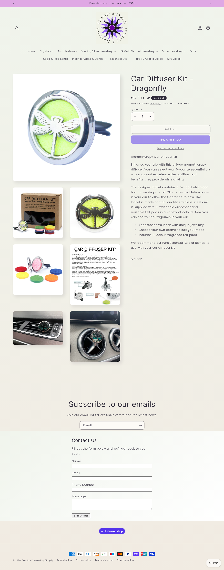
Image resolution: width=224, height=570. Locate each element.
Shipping (155, 103)
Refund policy (64, 560)
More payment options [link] (170, 148)
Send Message (81, 516)
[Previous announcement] (13, 3)
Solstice (26, 560)
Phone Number (83, 485)
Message (79, 496)
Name (76, 461)
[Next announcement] (210, 3)
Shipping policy (125, 560)
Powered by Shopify (42, 560)
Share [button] (138, 258)
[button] (17, 28)
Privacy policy (84, 560)
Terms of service (104, 560)
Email (76, 473)
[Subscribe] (140, 425)
